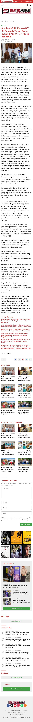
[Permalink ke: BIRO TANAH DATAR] (2, 40)
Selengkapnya (15, 608)
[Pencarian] (31, 4)
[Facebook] (8, 705)
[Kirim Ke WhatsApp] (30, 359)
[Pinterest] (15, 705)
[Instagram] (18, 705)
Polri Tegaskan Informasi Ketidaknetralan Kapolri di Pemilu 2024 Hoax (18, 666)
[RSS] (25, 705)
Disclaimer (21, 713)
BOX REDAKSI (15, 711)
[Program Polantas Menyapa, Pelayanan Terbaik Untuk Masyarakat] (16, 574)
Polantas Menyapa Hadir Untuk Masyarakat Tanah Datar (21, 593)
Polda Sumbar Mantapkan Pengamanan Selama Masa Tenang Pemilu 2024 (18, 640)
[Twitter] (11, 705)
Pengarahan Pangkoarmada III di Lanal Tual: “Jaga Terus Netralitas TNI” (17, 659)
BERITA (3, 25)
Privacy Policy (12, 713)
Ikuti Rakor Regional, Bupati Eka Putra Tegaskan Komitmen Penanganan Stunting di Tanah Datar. (16, 326)
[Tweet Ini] (19, 359)
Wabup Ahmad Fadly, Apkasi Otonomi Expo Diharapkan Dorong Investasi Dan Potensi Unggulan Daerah (14, 335)
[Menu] (2, 4)
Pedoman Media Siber (16, 715)
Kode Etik (24, 711)
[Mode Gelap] (27, 4)
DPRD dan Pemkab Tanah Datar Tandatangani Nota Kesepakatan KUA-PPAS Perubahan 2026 (15, 330)
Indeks (7, 711)
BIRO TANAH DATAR (10, 40)
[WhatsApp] (21, 705)
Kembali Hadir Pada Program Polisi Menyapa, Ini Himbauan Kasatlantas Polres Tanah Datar (21, 601)
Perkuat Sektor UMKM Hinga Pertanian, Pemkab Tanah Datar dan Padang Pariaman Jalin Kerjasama (15, 320)
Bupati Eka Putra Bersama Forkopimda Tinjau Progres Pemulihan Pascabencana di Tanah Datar (15, 341)
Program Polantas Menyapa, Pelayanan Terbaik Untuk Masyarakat (15, 586)
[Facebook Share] (15, 359)
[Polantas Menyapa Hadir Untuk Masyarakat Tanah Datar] (7, 593)
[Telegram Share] (26, 359)
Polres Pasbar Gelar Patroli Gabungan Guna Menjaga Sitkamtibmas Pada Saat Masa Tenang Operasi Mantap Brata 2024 (18, 653)
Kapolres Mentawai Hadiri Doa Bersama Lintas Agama (18, 646)
